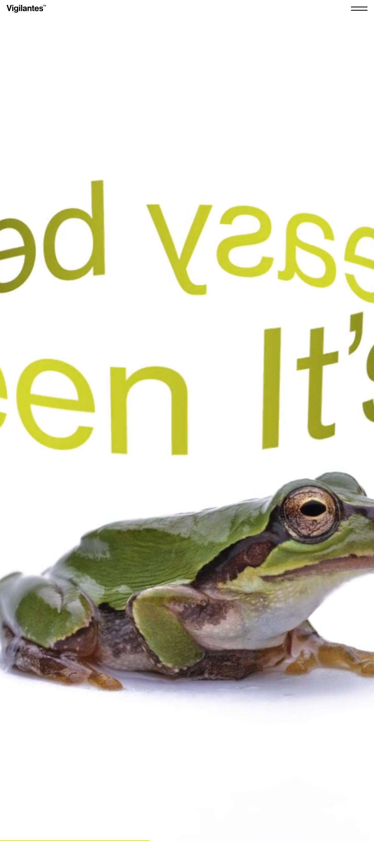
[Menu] (359, 9)
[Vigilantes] (26, 9)
